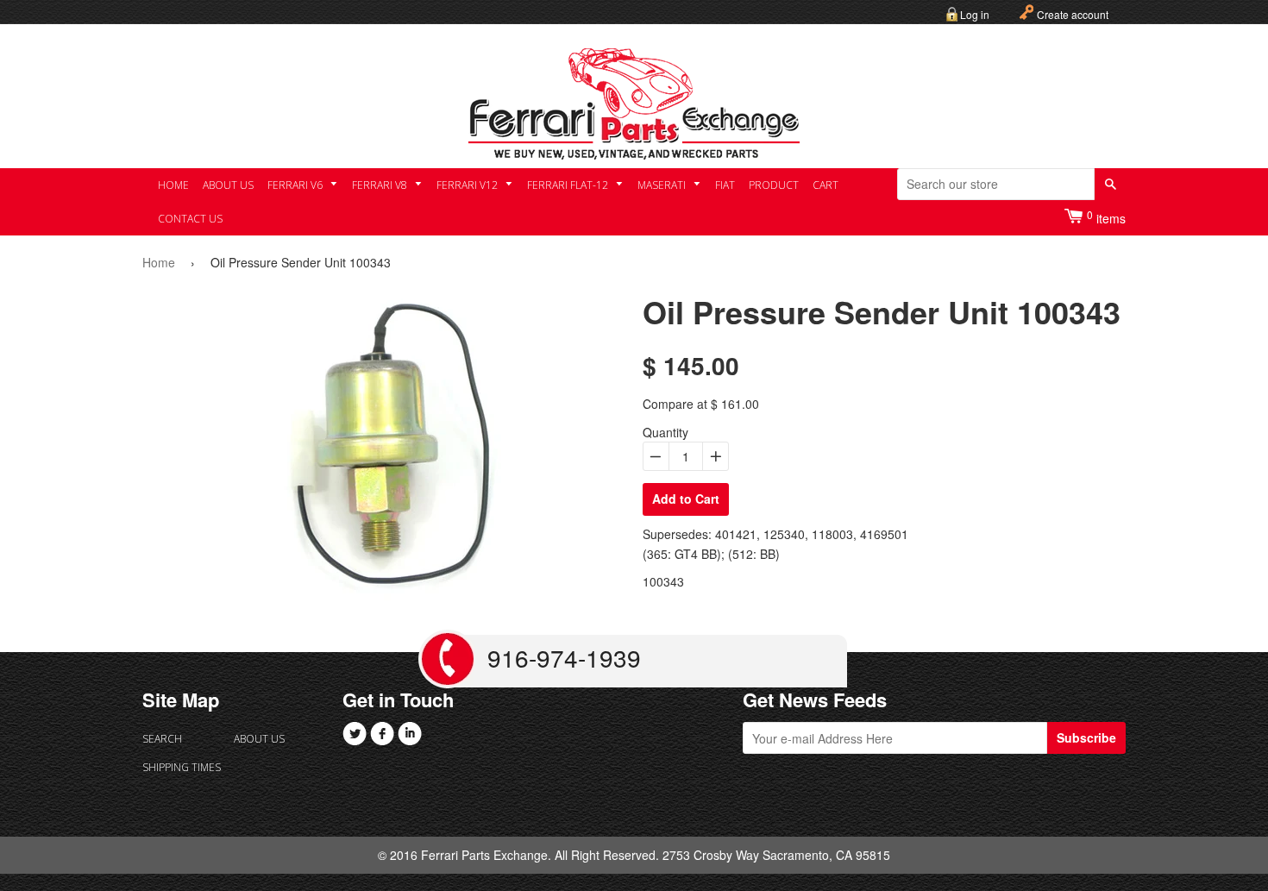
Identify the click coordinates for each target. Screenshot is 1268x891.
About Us (228, 185)
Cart (825, 185)
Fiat (725, 185)
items (1106, 217)
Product (774, 185)
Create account (1072, 14)
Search (162, 738)
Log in (974, 14)
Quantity (665, 432)
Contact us (190, 218)
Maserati (662, 185)
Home (173, 185)
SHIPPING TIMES (181, 767)
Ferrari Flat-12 (569, 185)
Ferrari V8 (381, 185)
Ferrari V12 (468, 185)
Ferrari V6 (296, 185)
